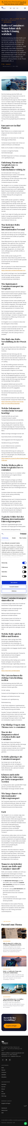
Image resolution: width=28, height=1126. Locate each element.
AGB (2, 1112)
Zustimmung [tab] (5, 538)
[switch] (24, 567)
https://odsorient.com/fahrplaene (10, 670)
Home (2, 18)
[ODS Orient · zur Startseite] (3, 8)
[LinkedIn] (9, 1059)
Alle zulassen (14, 582)
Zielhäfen (3, 1074)
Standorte (3, 1084)
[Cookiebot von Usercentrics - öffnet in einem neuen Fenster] (20, 534)
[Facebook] (2, 1059)
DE (10, 8)
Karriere (3, 1086)
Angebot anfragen (12, 1026)
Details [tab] (14, 538)
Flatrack (3, 1070)
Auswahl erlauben (14, 586)
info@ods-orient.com (16, 1056)
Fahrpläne (3, 1077)
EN (14, 8)
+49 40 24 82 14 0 (5, 1056)
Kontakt (3, 1093)
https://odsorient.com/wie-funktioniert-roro (13, 270)
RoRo (2, 1067)
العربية (25, 1105)
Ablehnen (14, 591)
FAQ (2, 1091)
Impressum (4, 1108)
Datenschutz (4, 1110)
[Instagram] (6, 1059)
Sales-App (3, 1096)
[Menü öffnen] (25, 8)
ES (17, 8)
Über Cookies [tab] (22, 538)
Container (3, 1072)
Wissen (6, 18)
